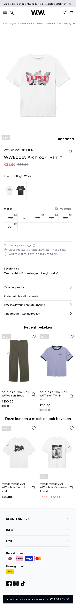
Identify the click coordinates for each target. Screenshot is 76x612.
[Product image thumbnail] (59, 139)
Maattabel (66, 208)
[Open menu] (4, 12)
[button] (38, 287)
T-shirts (51, 23)
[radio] (24, 217)
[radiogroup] (38, 222)
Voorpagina (9, 23)
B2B (9, 541)
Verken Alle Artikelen (31, 23)
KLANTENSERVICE (19, 519)
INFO (9, 530)
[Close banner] (70, 4)
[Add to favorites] (70, 152)
